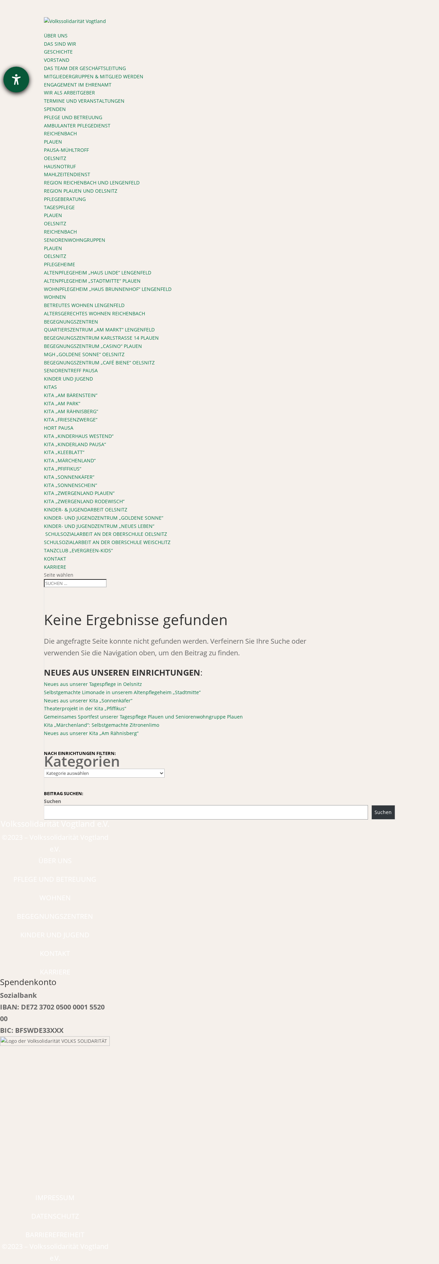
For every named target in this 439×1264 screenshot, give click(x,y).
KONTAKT (55, 953)
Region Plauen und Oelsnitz (80, 191)
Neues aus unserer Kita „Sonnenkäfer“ (88, 700)
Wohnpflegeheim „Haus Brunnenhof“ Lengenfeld (107, 289)
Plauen (53, 141)
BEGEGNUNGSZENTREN (55, 916)
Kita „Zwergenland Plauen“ (79, 493)
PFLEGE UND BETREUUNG (54, 879)
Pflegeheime (59, 264)
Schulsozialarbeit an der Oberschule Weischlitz (107, 542)
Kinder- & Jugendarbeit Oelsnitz (85, 509)
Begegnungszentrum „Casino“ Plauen (93, 346)
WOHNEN (55, 897)
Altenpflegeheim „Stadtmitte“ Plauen (92, 281)
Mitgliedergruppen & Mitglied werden (93, 76)
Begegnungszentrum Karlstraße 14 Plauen (101, 338)
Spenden (55, 109)
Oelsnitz (55, 158)
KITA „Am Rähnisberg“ (71, 411)
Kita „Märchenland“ (70, 460)
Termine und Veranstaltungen (84, 101)
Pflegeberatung (65, 199)
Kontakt (55, 558)
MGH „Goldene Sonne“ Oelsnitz (84, 354)
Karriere (55, 567)
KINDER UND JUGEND (55, 934)
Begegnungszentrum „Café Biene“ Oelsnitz (99, 362)
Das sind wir (60, 44)
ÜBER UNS (55, 860)
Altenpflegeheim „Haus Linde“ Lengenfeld (97, 272)
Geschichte (58, 51)
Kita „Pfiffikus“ (62, 468)
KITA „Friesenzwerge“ (70, 419)
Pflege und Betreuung (73, 117)
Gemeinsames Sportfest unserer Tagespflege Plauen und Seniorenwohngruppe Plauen (143, 716)
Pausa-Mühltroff (66, 150)
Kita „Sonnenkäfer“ (69, 477)
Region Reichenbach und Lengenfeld (92, 182)
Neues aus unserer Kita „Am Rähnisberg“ (91, 733)
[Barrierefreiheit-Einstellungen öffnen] (16, 79)
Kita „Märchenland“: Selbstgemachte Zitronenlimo (101, 725)
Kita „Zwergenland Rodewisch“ (84, 501)
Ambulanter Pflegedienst (77, 125)
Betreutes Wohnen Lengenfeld (84, 305)
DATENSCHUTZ (55, 1216)
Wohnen (55, 297)
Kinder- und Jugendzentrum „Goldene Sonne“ (103, 518)
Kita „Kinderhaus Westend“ (79, 436)
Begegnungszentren (71, 321)
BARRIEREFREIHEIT (54, 1234)
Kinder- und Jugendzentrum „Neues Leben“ (99, 526)
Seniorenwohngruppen (74, 240)
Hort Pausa (58, 428)
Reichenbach (60, 133)
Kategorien (82, 761)
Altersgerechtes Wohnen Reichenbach (94, 313)
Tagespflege (59, 207)
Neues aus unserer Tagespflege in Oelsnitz (93, 684)
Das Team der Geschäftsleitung (85, 68)
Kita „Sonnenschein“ (70, 485)
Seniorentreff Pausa (71, 370)
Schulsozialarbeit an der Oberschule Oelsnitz (105, 534)
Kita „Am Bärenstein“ (70, 395)
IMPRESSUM (54, 1197)
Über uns (56, 35)
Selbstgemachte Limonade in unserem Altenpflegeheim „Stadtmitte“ (122, 692)
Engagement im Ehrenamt (77, 84)
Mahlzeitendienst (67, 174)
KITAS (50, 387)
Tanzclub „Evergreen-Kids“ (78, 550)
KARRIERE (55, 972)
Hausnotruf (60, 166)
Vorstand (56, 60)
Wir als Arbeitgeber (69, 92)
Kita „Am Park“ (62, 403)
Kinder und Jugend (68, 378)
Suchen (52, 801)
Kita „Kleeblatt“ (64, 452)
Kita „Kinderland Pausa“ (75, 444)
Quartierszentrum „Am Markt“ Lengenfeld (99, 329)
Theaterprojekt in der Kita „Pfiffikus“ (85, 708)
